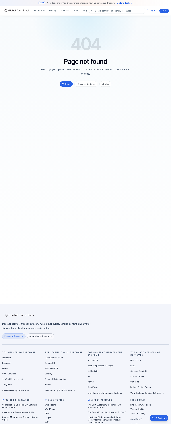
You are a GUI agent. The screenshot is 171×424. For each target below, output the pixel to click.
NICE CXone (135, 360)
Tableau (48, 384)
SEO (47, 422)
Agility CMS (93, 371)
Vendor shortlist (137, 409)
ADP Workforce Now (54, 358)
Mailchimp (6, 358)
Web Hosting (50, 405)
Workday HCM (51, 368)
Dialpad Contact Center (140, 387)
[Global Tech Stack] (17, 10)
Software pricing (137, 413)
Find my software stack (140, 405)
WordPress (50, 409)
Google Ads (7, 384)
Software (38, 10)
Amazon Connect (137, 376)
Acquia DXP (93, 360)
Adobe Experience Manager (100, 366)
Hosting (53, 10)
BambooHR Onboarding (55, 379)
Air (89, 376)
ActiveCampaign (9, 374)
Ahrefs (5, 368)
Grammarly (6, 363)
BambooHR (50, 363)
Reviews (65, 10)
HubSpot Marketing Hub (12, 379)
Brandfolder (93, 387)
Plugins (48, 418)
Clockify (48, 374)
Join (164, 11)
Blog (85, 10)
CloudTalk (134, 382)
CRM (47, 413)
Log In (153, 11)
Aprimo (91, 382)
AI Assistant (161, 418)
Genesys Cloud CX (138, 371)
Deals (75, 10)
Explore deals (123, 3)
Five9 (132, 366)
